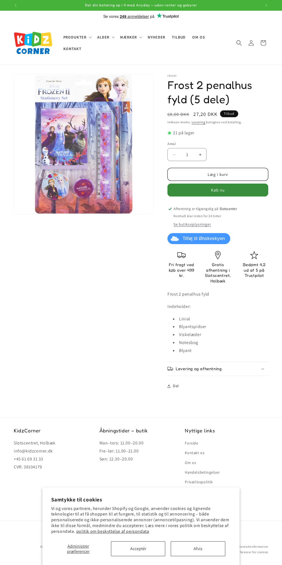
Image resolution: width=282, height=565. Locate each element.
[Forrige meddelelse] (16, 5)
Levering (198, 122)
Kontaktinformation (253, 546)
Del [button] (176, 385)
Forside (191, 443)
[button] (77, 37)
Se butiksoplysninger (192, 224)
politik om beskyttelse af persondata (112, 531)
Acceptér (138, 549)
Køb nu (218, 190)
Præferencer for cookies (251, 552)
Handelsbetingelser (202, 472)
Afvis (198, 549)
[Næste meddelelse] (266, 5)
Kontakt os (194, 452)
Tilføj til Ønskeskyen (204, 238)
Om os (190, 462)
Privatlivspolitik (199, 481)
